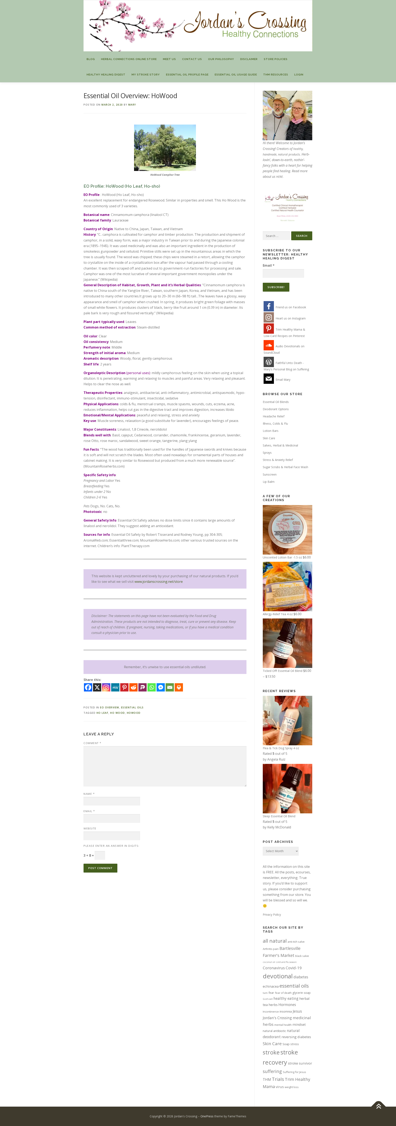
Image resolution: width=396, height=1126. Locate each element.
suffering (272, 1071)
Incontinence (271, 1011)
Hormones (287, 1004)
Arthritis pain (271, 949)
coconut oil (269, 962)
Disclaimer (249, 59)
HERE (279, 177)
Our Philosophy (221, 59)
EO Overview (109, 707)
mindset (299, 1024)
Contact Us (192, 59)
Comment (92, 743)
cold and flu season (286, 962)
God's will (268, 999)
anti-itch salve (296, 941)
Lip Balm (269, 482)
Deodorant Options (276, 409)
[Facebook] (88, 687)
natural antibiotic (274, 1031)
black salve (302, 956)
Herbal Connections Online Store (129, 59)
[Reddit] (133, 687)
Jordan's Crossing (277, 1017)
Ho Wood (117, 713)
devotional (278, 976)
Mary (132, 104)
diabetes (300, 976)
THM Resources (275, 74)
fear (271, 993)
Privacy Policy (272, 914)
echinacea (271, 986)
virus (280, 1086)
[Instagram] (106, 687)
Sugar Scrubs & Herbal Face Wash (285, 467)
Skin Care (269, 438)
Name (89, 794)
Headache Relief (273, 416)
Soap (286, 1044)
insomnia (286, 1011)
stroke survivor (300, 1063)
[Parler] (142, 687)
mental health (283, 1025)
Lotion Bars (270, 431)
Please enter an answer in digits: (111, 846)
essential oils (294, 985)
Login (298, 74)
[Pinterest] (124, 687)
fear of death (283, 993)
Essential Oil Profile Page (187, 74)
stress (294, 1044)
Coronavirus (274, 967)
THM (267, 1079)
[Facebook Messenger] (161, 687)
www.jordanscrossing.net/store (158, 581)
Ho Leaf (102, 713)
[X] (97, 687)
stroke (271, 1052)
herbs (273, 1004)
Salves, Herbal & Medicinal (280, 445)
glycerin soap (301, 993)
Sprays (267, 453)
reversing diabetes (296, 1036)
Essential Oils (132, 707)
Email (89, 811)
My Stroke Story (146, 74)
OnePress (206, 1116)
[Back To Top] (378, 1106)
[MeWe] (115, 687)
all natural (275, 940)
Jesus (297, 1011)
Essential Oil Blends (276, 402)
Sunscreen (270, 474)
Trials (278, 1079)
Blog (91, 59)
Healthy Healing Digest (106, 74)
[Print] (179, 687)
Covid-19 (294, 967)
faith (265, 993)
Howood (134, 713)
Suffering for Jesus (294, 1072)
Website (90, 828)
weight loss (292, 1087)
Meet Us (169, 59)
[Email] (170, 687)
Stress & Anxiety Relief (278, 460)
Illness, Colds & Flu (275, 423)
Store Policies (276, 59)
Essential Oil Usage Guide (236, 74)
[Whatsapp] (151, 687)
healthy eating (285, 998)
